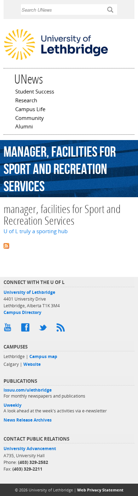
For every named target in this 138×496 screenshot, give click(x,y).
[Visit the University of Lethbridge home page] (56, 59)
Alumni (24, 127)
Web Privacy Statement (100, 489)
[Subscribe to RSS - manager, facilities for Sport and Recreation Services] (69, 245)
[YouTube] (9, 329)
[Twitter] (44, 329)
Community (29, 118)
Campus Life (30, 110)
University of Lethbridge (29, 292)
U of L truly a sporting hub (36, 231)
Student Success (34, 92)
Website (32, 364)
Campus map (43, 356)
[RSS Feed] (62, 329)
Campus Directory (22, 312)
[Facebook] (26, 329)
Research (26, 101)
